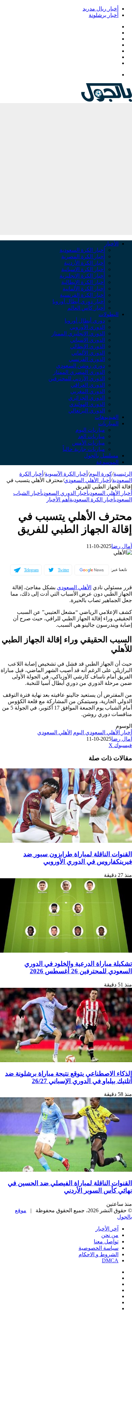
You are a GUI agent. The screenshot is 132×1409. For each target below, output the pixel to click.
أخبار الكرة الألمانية (84, 288)
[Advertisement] (66, 169)
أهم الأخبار (57, 499)
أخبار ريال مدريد (100, 8)
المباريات (108, 423)
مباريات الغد (91, 436)
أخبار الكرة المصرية (83, 256)
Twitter (63, 570)
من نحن (109, 1235)
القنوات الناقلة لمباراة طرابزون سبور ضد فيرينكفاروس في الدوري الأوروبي (77, 858)
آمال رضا (121, 546)
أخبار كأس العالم (86, 308)
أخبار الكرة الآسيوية (66, 474)
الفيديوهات (106, 417)
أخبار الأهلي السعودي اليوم (102, 732)
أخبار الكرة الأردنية (84, 263)
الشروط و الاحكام (98, 1254)
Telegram (31, 570)
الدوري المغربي (87, 391)
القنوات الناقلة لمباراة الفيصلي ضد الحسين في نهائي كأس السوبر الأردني (70, 1186)
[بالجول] (106, 100)
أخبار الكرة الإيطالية (83, 282)
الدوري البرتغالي (86, 410)
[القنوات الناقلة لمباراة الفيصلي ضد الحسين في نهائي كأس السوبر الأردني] (66, 1170)
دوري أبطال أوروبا (85, 321)
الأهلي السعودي (74, 587)
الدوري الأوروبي (87, 327)
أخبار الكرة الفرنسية (82, 295)
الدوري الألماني (88, 353)
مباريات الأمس (88, 443)
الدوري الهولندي (87, 404)
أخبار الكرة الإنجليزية (82, 276)
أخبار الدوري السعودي (65, 493)
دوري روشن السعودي (80, 365)
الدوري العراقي (88, 385)
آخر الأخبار (106, 1229)
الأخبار (111, 243)
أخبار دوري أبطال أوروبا (78, 301)
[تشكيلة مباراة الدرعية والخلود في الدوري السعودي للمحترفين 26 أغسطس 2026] (66, 951)
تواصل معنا (106, 1241)
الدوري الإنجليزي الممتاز (78, 333)
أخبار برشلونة (103, 15)
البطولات (108, 314)
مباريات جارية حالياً (84, 449)
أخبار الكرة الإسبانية (83, 269)
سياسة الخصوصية (98, 1248)
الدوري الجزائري (86, 398)
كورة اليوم (100, 474)
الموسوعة (107, 462)
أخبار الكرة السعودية (82, 250)
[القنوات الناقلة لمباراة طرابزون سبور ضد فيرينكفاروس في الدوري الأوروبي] (66, 841)
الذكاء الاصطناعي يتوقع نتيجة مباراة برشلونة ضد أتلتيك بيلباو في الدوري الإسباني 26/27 (68, 1077)
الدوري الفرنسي (87, 359)
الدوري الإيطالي (87, 346)
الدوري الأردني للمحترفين (76, 378)
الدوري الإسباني (87, 340)
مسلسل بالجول (101, 455)
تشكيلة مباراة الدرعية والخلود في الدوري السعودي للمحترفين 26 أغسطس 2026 (78, 967)
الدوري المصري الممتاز (79, 372)
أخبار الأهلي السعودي (87, 480)
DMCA (110, 1260)
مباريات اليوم (90, 430)
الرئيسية (122, 474)
